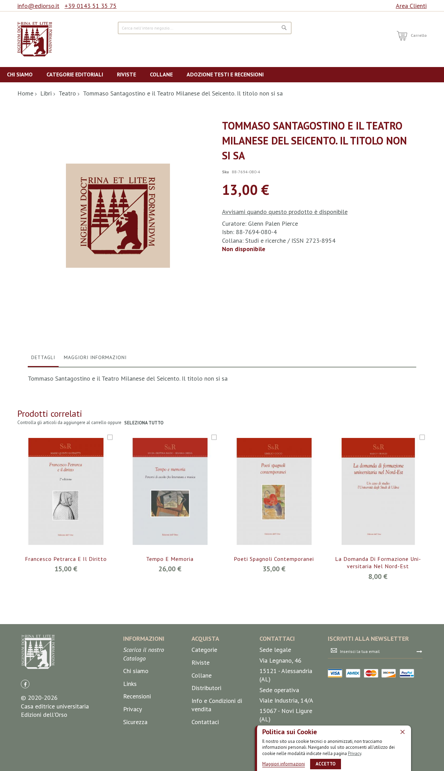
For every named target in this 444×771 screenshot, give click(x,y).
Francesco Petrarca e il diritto (66, 558)
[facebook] (25, 684)
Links (130, 684)
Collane (201, 675)
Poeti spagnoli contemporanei (274, 558)
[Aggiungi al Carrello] (57, 501)
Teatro (67, 93)
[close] (402, 732)
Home (25, 93)
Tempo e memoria (170, 558)
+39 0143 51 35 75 (91, 6)
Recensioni (137, 696)
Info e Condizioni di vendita (216, 705)
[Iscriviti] (419, 651)
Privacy (354, 753)
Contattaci (205, 722)
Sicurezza (135, 722)
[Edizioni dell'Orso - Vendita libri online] (34, 39)
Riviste (200, 662)
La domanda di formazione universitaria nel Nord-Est (378, 562)
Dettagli (43, 357)
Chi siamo (135, 671)
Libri (46, 93)
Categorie (204, 650)
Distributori (206, 688)
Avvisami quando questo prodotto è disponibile (285, 212)
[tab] (43, 359)
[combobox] (204, 28)
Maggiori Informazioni (95, 357)
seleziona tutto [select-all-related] (143, 423)
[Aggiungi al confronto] (74, 501)
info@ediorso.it (38, 6)
